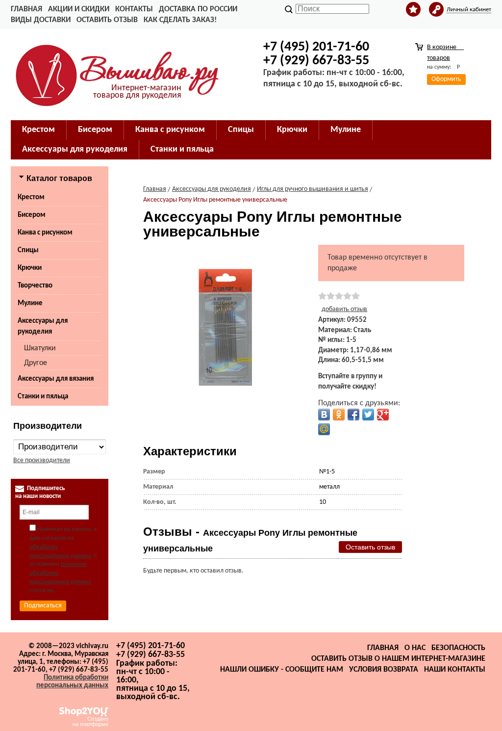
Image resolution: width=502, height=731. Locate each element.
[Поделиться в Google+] (383, 414)
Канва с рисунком (45, 232)
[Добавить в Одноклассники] (339, 414)
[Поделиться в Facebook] (353, 414)
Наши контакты (454, 670)
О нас (415, 648)
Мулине (30, 303)
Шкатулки (40, 348)
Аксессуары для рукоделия (43, 326)
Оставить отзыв (107, 20)
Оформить (446, 79)
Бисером (32, 215)
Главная (26, 9)
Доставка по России (198, 9)
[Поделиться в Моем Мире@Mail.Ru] (324, 429)
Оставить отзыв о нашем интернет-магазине (398, 659)
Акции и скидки (78, 9)
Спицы (28, 250)
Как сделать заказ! (180, 20)
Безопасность (458, 648)
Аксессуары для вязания (56, 379)
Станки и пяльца (43, 396)
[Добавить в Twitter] (368, 414)
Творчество (35, 285)
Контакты (134, 9)
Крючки (30, 268)
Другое (35, 363)
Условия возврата (383, 670)
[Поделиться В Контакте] (324, 414)
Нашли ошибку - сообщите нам (281, 670)
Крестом (31, 197)
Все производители (41, 460)
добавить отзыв (344, 309)
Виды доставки (41, 20)
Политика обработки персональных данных (72, 681)
